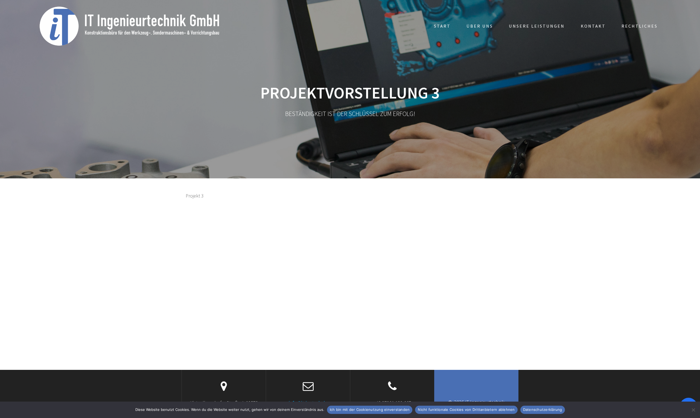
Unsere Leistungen (537, 26)
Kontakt (593, 26)
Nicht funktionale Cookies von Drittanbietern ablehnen (466, 409)
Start (442, 26)
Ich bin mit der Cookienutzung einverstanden (370, 409)
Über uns (479, 26)
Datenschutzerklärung (542, 409)
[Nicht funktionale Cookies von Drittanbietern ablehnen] (693, 410)
